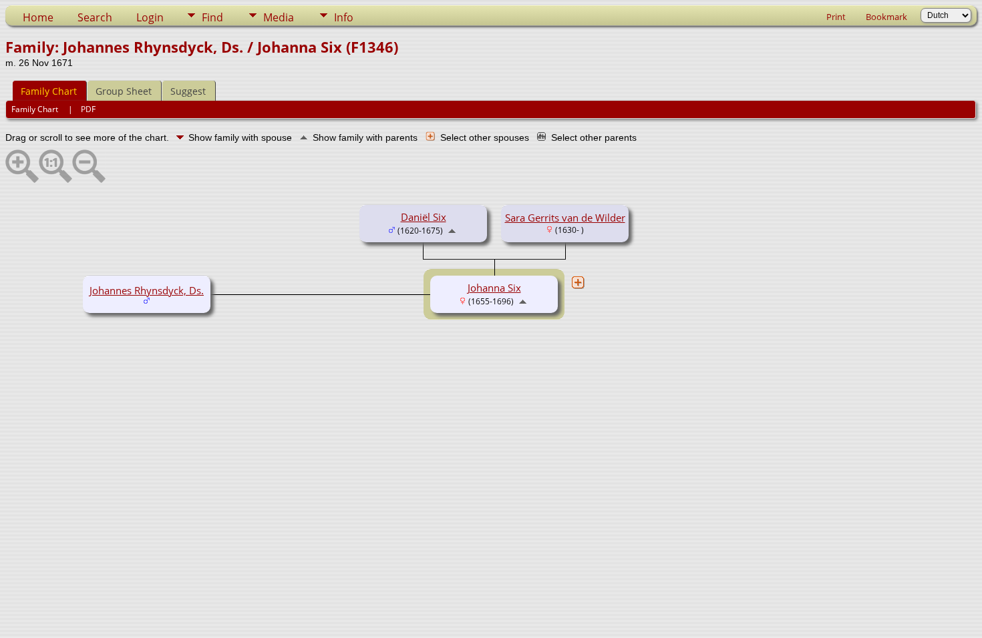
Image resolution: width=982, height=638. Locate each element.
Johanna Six (494, 287)
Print (836, 17)
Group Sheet (124, 91)
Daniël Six (423, 217)
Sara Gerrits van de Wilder (565, 217)
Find (212, 17)
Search (94, 17)
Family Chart (49, 91)
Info (343, 17)
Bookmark (886, 17)
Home (38, 17)
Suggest (188, 91)
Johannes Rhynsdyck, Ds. (147, 290)
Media (278, 17)
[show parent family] (452, 229)
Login (150, 17)
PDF (88, 109)
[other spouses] (578, 282)
